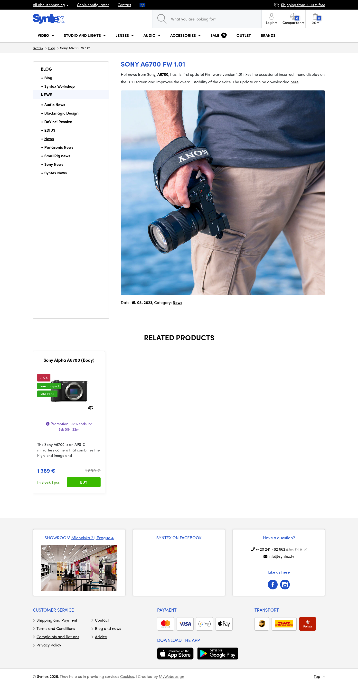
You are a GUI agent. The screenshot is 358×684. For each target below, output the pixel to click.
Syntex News (55, 173)
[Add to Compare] (90, 407)
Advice (101, 636)
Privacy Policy (49, 645)
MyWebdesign (171, 676)
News (46, 94)
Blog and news (108, 628)
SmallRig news (57, 155)
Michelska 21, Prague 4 (92, 537)
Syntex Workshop (59, 86)
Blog (51, 47)
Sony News (53, 164)
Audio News (54, 104)
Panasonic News (58, 147)
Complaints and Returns (58, 636)
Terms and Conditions (56, 628)
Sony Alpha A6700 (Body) (69, 360)
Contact (124, 4)
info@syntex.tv (281, 556)
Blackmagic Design (61, 113)
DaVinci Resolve (58, 121)
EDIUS (49, 130)
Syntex (38, 47)
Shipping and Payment (57, 620)
